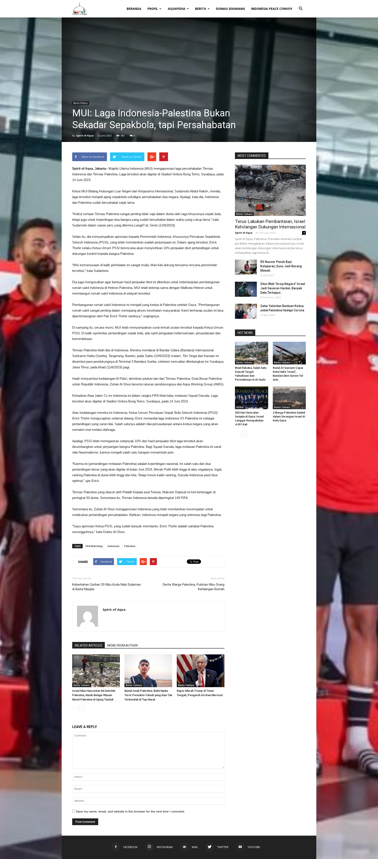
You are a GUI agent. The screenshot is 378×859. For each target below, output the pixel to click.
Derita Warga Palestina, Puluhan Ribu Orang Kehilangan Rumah (193, 587)
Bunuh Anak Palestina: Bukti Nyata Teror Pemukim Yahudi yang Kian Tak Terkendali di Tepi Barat (148, 695)
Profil (152, 9)
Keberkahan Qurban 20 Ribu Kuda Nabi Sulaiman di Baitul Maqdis (106, 587)
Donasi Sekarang (230, 9)
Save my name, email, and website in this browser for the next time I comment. (130, 811)
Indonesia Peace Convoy (271, 9)
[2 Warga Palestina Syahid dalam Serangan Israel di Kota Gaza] (289, 397)
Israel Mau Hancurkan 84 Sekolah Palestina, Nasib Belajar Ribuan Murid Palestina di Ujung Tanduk (93, 695)
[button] (300, 5)
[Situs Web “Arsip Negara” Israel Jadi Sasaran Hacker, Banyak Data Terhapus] (246, 289)
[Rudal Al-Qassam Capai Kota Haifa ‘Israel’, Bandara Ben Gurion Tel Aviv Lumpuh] (289, 353)
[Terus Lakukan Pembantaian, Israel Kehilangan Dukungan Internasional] (270, 190)
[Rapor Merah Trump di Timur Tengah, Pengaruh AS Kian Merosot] (200, 670)
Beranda (134, 9)
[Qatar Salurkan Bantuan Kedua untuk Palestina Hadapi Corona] (246, 311)
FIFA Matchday (94, 546)
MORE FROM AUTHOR (122, 645)
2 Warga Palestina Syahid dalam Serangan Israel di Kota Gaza (289, 416)
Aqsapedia (176, 9)
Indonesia (113, 546)
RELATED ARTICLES (88, 645)
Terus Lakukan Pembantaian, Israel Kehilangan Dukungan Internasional (270, 224)
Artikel (239, 407)
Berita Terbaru (81, 103)
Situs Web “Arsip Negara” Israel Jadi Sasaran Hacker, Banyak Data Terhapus (282, 288)
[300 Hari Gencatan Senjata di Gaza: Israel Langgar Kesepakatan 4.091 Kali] (251, 397)
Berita (200, 9)
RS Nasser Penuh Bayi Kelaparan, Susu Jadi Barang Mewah (281, 266)
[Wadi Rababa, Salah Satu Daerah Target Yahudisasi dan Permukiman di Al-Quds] (251, 353)
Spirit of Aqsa (85, 135)
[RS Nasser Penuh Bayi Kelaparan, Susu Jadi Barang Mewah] (246, 267)
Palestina (129, 546)
